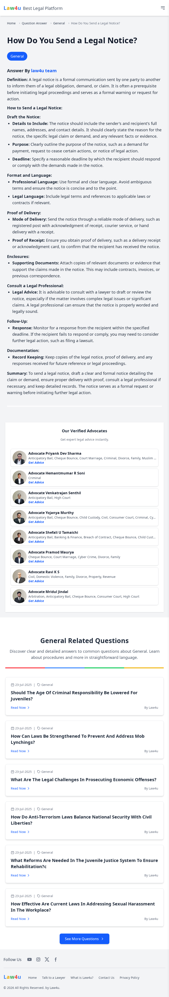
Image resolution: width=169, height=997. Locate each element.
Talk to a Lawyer (53, 977)
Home (11, 23)
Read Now (18, 707)
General (59, 23)
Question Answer (34, 23)
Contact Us (106, 977)
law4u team (44, 71)
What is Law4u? (82, 977)
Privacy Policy (129, 977)
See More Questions (82, 938)
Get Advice (36, 462)
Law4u (54, 988)
